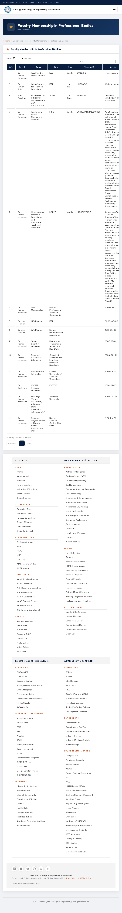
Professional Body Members (78, 600)
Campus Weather (25, 812)
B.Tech (69, 672)
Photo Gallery (23, 642)
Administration (73, 541)
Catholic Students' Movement (79, 795)
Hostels (20, 803)
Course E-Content (25, 681)
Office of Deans (24, 526)
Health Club (22, 808)
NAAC (25, 2)
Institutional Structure (27, 489)
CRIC (19, 727)
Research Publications (76, 561)
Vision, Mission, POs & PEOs (29, 685)
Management (23, 476)
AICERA (20, 735)
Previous (12, 443)
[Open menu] (114, 9)
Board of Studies (24, 522)
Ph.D (68, 689)
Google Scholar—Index (27, 770)
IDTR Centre (71, 843)
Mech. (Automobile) (75, 511)
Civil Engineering (73, 485)
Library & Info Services (27, 786)
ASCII (19, 740)
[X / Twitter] (41, 869)
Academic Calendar (75, 760)
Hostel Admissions (74, 703)
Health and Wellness (75, 533)
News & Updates (73, 616)
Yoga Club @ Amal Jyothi (77, 803)
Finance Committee (26, 518)
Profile (20, 471)
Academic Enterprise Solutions (31, 821)
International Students (76, 698)
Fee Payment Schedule (76, 711)
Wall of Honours (73, 764)
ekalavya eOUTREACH (76, 821)
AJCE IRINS (22, 766)
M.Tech (69, 676)
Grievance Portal (24, 605)
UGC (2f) (21, 559)
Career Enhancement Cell (78, 731)
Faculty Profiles (73, 552)
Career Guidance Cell (76, 851)
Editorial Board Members (77, 592)
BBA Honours (72, 681)
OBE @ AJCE (22, 672)
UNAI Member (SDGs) (75, 786)
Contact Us (22, 638)
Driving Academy (74, 838)
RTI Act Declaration (26, 596)
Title (56, 67)
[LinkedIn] (14, 869)
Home (7, 40)
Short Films (71, 812)
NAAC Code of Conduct (27, 601)
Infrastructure (23, 790)
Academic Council (25, 513)
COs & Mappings (24, 689)
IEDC (19, 731)
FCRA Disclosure (24, 592)
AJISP (19, 753)
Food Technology (73, 493)
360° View (21, 651)
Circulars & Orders (74, 620)
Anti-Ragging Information (29, 588)
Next (29, 443)
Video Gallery (23, 647)
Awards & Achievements (77, 570)
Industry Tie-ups (73, 735)
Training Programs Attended (79, 596)
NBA (32, 2)
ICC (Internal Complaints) (28, 610)
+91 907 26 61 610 (83, 878)
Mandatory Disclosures (27, 579)
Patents (69, 557)
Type (70, 67)
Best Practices (23, 493)
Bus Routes (22, 629)
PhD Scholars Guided (75, 566)
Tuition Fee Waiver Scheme (78, 707)
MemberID (89, 67)
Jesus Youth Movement (76, 790)
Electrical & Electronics (76, 502)
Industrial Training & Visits (78, 740)
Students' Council (25, 531)
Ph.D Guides (22, 722)
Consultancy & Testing (27, 799)
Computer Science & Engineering (81, 489)
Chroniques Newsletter (76, 629)
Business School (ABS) (76, 476)
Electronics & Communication (79, 498)
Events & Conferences (76, 612)
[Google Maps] (47, 869)
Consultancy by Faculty (76, 583)
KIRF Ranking (23, 568)
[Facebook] (21, 869)
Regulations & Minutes (76, 625)
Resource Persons (74, 587)
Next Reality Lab (24, 816)
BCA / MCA (71, 685)
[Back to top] (116, 908)
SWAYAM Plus (23, 707)
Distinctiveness (23, 498)
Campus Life (72, 755)
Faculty (22, 67)
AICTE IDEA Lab (24, 762)
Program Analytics (25, 694)
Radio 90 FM (72, 847)
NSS (68, 777)
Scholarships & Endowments (79, 825)
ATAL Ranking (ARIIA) (26, 563)
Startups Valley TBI (25, 744)
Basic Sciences (73, 524)
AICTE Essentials (24, 583)
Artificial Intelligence (75, 471)
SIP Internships (72, 744)
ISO (50, 2)
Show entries (19, 58)
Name (38, 67)
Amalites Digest (73, 799)
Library (69, 537)
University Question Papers (29, 698)
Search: (82, 61)
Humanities (71, 528)
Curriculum (22, 676)
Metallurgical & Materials (77, 515)
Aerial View (22, 625)
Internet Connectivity (26, 795)
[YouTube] (27, 869)
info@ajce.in (69, 878)
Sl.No (11, 67)
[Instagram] (34, 869)
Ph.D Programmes (25, 718)
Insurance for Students (76, 830)
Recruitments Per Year (76, 727)
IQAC (18, 2)
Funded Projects (73, 579)
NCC (68, 781)
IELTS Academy (73, 834)
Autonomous (8, 2)
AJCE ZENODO (24, 775)
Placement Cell (73, 722)
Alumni (57, 2)
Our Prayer (71, 816)
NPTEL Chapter (24, 703)
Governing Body (24, 509)
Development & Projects (28, 757)
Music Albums (72, 808)
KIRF (39, 2)
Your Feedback (23, 825)
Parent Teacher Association (78, 773)
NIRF (45, 2)
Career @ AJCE (24, 634)
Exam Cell (70, 633)
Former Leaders (24, 485)
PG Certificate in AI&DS (77, 694)
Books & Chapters (74, 574)
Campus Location (25, 621)
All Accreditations (25, 542)
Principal (21, 480)
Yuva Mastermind (25, 749)
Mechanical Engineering (77, 506)
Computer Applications (76, 520)
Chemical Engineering (76, 480)
